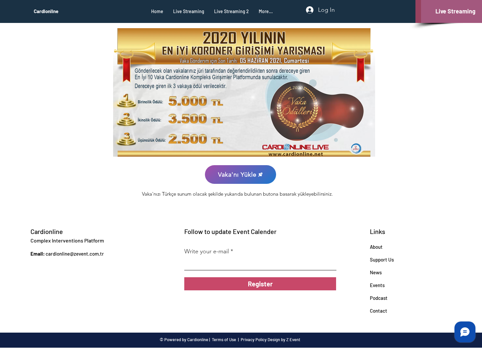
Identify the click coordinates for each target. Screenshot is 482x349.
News (376, 272)
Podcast (379, 298)
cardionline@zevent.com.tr (75, 254)
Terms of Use (224, 339)
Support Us (382, 259)
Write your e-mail (206, 251)
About (376, 247)
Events (377, 285)
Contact (378, 311)
